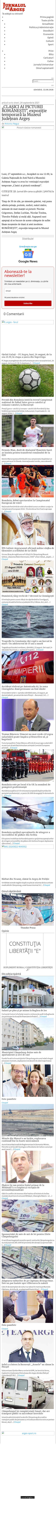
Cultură (50, 41)
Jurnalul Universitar (44, 64)
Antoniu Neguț (12, 123)
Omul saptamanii (45, 68)
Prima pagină (47, 17)
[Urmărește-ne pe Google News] (28, 255)
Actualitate (48, 24)
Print (51, 51)
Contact (13, 1514)
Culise (50, 61)
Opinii (50, 37)
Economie (48, 34)
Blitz (51, 54)
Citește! (37, 363)
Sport (51, 44)
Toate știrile (47, 20)
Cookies (43, 1514)
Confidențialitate (28, 1514)
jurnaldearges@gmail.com (23, 1450)
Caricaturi (48, 57)
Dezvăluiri (48, 30)
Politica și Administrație (41, 27)
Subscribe (28, 303)
